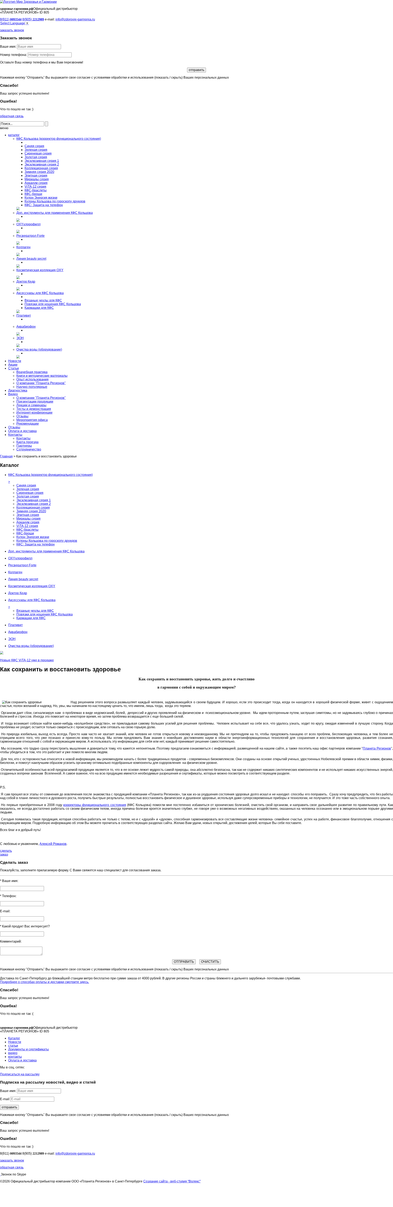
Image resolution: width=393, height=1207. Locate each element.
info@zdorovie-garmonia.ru (75, 19)
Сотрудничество (28, 449)
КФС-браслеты (36, 190)
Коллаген (23, 247)
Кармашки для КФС (39, 307)
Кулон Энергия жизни (41, 197)
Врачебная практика (31, 372)
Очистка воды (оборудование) (39, 349)
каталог (14, 135)
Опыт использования (32, 379)
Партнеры (24, 445)
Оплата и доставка (22, 431)
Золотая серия (36, 157)
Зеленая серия (36, 149)
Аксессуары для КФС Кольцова (40, 293)
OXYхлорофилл (28, 224)
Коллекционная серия (41, 168)
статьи (13, 1045)
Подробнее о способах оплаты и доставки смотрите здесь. (44, 982)
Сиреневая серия (38, 153)
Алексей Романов (53, 844)
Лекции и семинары (31, 405)
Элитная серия (36, 175)
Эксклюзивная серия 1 (42, 161)
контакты (15, 1056)
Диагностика (17, 390)
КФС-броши (33, 194)
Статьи (13, 368)
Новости (14, 361)
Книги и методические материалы (42, 375)
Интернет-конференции (34, 412)
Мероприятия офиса (32, 420)
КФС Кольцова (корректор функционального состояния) (58, 138)
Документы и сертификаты (28, 1049)
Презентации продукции (34, 401)
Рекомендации (27, 423)
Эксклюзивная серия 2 (42, 164)
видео (12, 1053)
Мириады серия (37, 179)
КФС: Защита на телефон (44, 205)
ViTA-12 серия (35, 186)
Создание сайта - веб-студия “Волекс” (172, 1181)
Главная (6, 456)
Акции (12, 364)
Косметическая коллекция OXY (39, 270)
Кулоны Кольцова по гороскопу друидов (55, 201)
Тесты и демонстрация (33, 409)
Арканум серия (36, 183)
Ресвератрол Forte (30, 235)
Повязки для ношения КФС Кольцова (53, 304)
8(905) (33, 19)
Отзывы (22, 416)
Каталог (14, 1038)
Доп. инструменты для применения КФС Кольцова (54, 213)
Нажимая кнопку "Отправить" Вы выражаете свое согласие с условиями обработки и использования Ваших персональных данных (114, 77)
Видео (13, 394)
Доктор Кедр (25, 281)
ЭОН (20, 338)
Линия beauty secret (31, 258)
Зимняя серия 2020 (39, 172)
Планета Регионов (377, 748)
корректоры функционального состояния (94, 805)
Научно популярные (31, 386)
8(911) (10, 19)
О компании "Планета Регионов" (41, 383)
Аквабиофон (26, 326)
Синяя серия (34, 146)
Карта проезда (27, 442)
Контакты (15, 434)
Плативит (23, 315)
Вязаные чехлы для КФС (43, 300)
